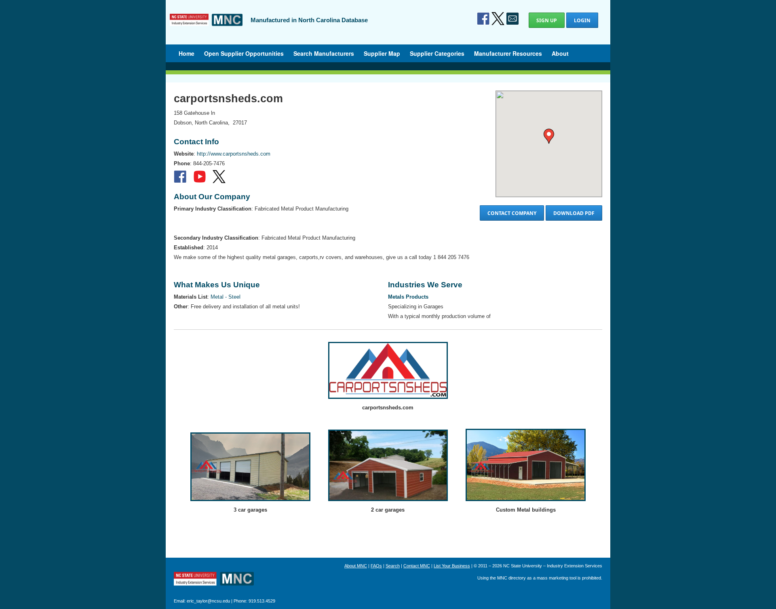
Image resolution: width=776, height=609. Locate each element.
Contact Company (511, 213)
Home (186, 53)
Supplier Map (382, 53)
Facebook (483, 18)
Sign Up (546, 20)
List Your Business (452, 565)
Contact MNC (416, 565)
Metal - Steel (225, 297)
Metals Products (408, 297)
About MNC (355, 565)
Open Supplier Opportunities (244, 53)
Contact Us (512, 18)
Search (393, 565)
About (560, 53)
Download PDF (574, 213)
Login (582, 20)
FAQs (376, 565)
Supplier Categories (437, 53)
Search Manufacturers (323, 53)
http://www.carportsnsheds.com (233, 154)
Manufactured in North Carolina (206, 26)
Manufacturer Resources (508, 53)
